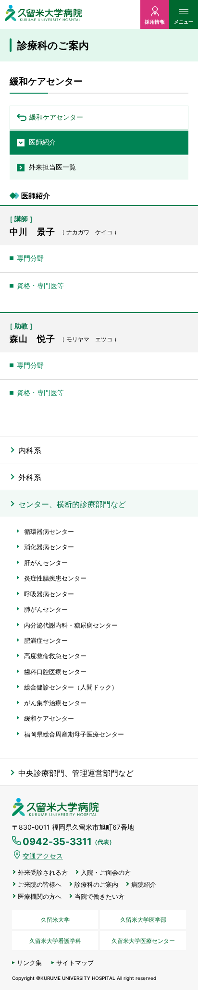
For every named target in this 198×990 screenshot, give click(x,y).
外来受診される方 (43, 872)
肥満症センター (46, 640)
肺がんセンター (46, 609)
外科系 (29, 477)
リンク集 (29, 963)
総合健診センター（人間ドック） (71, 687)
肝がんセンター (46, 563)
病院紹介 (143, 884)
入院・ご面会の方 (106, 872)
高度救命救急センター (55, 656)
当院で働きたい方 (99, 896)
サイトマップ (75, 963)
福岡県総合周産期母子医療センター (74, 734)
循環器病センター (49, 531)
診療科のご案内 (96, 884)
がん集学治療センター (55, 703)
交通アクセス (43, 856)
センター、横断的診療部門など (72, 504)
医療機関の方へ (40, 896)
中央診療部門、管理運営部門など (76, 773)
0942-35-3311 (69, 841)
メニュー (183, 21)
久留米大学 (55, 919)
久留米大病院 (43, 14)
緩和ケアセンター (56, 117)
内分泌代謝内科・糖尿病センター (71, 625)
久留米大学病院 (55, 807)
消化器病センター (49, 547)
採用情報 (155, 21)
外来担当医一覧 (52, 167)
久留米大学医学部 (143, 919)
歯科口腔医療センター (55, 672)
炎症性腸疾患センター (55, 578)
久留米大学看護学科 (55, 940)
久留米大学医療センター (143, 940)
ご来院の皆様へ (40, 884)
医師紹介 (42, 142)
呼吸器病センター (49, 594)
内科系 (29, 450)
